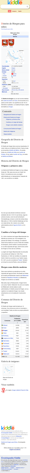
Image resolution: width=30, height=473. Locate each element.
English (19, 11)
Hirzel (4, 328)
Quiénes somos (20, 467)
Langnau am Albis (8, 338)
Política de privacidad (6, 469)
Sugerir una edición (15, 449)
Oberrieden (6, 341)
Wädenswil (25, 275)
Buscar (27, 6)
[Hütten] (2, 333)
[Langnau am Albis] (2, 338)
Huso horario (5, 90)
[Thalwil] (2, 351)
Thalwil (20, 260)
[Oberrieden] (2, 341)
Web (10, 11)
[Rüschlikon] (2, 346)
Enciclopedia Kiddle (6, 433)
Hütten (5, 333)
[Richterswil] (2, 343)
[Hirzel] (2, 328)
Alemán (13, 70)
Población (4, 84)
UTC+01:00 (14, 90)
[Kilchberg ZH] (2, 336)
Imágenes (14, 11)
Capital (4, 68)
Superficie (4, 79)
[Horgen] (2, 330)
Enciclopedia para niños (7, 29)
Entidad (4, 72)
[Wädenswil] (2, 354)
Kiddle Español (5, 467)
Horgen (13, 68)
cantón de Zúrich (7, 100)
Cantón (5, 75)
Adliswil (5, 325)
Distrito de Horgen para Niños (9, 442)
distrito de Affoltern (8, 156)
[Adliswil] (2, 325)
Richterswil (6, 343)
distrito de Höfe (12, 152)
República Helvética (12, 277)
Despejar (24, 6)
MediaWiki (13, 466)
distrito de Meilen (14, 150)
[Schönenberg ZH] (2, 348)
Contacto (16, 469)
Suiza (15, 73)
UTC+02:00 (21, 90)
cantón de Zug (18, 154)
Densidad (5, 88)
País (4, 73)
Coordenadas (5, 66)
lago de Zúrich (17, 225)
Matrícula (4, 92)
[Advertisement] (15, 17)
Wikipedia (16, 464)
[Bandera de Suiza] (12, 73)
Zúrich (14, 75)
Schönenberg (6, 348)
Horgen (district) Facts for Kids (20, 390)
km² (15, 81)
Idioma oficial (5, 70)
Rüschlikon (6, 346)
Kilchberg (5, 336)
